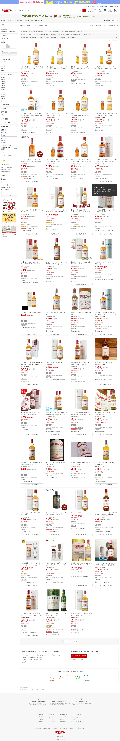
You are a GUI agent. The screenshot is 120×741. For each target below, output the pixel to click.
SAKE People (100, 331)
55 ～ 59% (3, 68)
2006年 (3, 94)
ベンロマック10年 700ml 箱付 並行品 (31, 312)
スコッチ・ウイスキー (42, 689)
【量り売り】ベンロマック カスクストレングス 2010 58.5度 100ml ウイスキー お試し (81, 161)
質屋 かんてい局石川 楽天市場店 (30, 282)
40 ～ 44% (3, 62)
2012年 (3, 85)
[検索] (84, 10)
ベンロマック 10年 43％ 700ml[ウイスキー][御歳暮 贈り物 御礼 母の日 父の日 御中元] (57, 414)
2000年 (3, 98)
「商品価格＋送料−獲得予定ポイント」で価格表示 (31, 25)
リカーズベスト (76, 231)
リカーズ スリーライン (77, 281)
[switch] (15, 148)
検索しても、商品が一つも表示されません (33, 659)
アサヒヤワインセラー (52, 477)
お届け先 (3, 132)
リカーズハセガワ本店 (28, 481)
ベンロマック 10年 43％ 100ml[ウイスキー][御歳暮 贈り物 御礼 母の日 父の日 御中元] (32, 115)
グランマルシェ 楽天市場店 (78, 528)
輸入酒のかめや (51, 281)
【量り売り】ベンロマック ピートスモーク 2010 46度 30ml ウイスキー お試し (57, 68)
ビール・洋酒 (23, 689)
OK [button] (114, 190)
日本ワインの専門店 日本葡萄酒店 (80, 576)
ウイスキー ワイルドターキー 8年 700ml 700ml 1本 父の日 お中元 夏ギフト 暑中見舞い (32, 161)
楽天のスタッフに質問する (79, 655)
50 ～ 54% (3, 66)
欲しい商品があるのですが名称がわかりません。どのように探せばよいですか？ (42, 655)
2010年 (3, 90)
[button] (114, 6)
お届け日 (3, 138)
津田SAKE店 (26, 381)
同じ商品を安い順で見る (32, 182)
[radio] (2, 27)
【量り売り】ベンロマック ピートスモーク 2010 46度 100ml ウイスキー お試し (81, 115)
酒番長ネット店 (26, 531)
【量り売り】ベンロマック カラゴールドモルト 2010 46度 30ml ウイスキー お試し (81, 68)
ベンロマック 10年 (76, 513)
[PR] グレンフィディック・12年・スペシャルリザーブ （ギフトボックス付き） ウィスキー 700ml (56, 615)
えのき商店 (25, 429)
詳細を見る (73, 37)
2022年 (3, 77)
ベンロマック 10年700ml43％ (103, 362)
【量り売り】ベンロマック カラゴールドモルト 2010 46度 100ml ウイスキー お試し (106, 115)
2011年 (3, 87)
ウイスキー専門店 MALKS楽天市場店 (105, 279)
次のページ (74, 641)
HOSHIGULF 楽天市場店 (103, 178)
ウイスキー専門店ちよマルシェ (30, 327)
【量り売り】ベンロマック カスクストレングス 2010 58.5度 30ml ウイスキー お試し (106, 68)
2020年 (3, 79)
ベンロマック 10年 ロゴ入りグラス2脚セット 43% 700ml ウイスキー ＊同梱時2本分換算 (56, 564)
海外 (6, 130)
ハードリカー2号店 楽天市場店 (30, 632)
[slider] (1, 48)
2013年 (3, 83)
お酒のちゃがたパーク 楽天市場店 (105, 231)
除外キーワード (5, 189)
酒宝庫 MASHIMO (101, 431)
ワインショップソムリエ (53, 634)
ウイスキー (31, 689)
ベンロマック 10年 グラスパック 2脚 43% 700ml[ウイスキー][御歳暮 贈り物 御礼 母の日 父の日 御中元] (105, 564)
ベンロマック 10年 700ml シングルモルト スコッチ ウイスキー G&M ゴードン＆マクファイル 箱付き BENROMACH (106, 161)
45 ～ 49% (3, 64)
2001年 (3, 96)
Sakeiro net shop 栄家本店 (29, 132)
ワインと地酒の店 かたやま (78, 381)
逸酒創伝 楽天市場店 (27, 178)
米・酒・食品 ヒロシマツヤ (29, 86)
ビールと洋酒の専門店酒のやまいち (55, 582)
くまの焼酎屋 (50, 331)
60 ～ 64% (3, 70)
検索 (10, 54)
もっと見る (24, 662)
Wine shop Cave (76, 331)
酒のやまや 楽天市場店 (52, 229)
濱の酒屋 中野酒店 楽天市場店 (104, 531)
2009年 (3, 92)
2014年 (3, 81)
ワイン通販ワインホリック (78, 477)
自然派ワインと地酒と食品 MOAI (104, 379)
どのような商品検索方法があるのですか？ (33, 657)
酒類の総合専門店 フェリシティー (31, 231)
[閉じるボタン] (116, 31)
